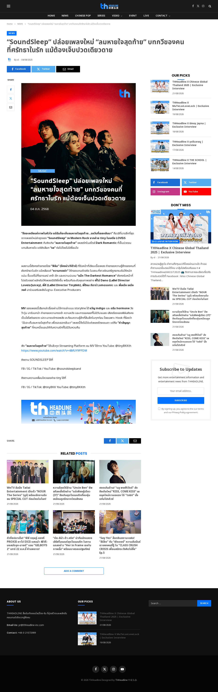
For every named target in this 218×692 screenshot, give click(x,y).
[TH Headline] (109, 6)
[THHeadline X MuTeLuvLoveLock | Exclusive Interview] (160, 107)
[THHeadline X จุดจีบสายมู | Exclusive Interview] (160, 146)
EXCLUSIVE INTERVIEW (165, 241)
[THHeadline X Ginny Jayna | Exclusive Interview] (160, 127)
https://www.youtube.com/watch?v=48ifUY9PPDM (54, 350)
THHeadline (121, 680)
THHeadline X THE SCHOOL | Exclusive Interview (189, 162)
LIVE (146, 15)
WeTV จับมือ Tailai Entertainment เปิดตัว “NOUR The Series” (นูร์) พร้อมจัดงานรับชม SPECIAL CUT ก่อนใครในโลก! (27, 493)
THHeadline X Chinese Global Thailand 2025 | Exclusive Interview (189, 85)
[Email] (11, 107)
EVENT (133, 15)
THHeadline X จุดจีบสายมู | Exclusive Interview (187, 143)
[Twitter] (11, 98)
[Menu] (8, 6)
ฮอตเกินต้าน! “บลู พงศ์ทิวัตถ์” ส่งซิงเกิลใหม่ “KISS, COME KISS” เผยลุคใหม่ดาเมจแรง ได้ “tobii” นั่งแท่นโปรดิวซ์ (119, 493)
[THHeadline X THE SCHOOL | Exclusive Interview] (160, 164)
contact (161, 15)
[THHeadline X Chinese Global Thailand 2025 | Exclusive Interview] (160, 86)
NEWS (65, 15)
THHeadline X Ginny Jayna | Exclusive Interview (189, 125)
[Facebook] (11, 89)
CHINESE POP (83, 15)
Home (51, 15)
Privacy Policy (179, 412)
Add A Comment (74, 571)
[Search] (209, 6)
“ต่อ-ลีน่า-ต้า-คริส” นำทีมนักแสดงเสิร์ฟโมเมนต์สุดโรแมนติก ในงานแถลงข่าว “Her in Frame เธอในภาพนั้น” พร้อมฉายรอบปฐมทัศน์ (72, 543)
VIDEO (116, 15)
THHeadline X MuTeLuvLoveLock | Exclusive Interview (190, 106)
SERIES (101, 15)
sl (18, 60)
